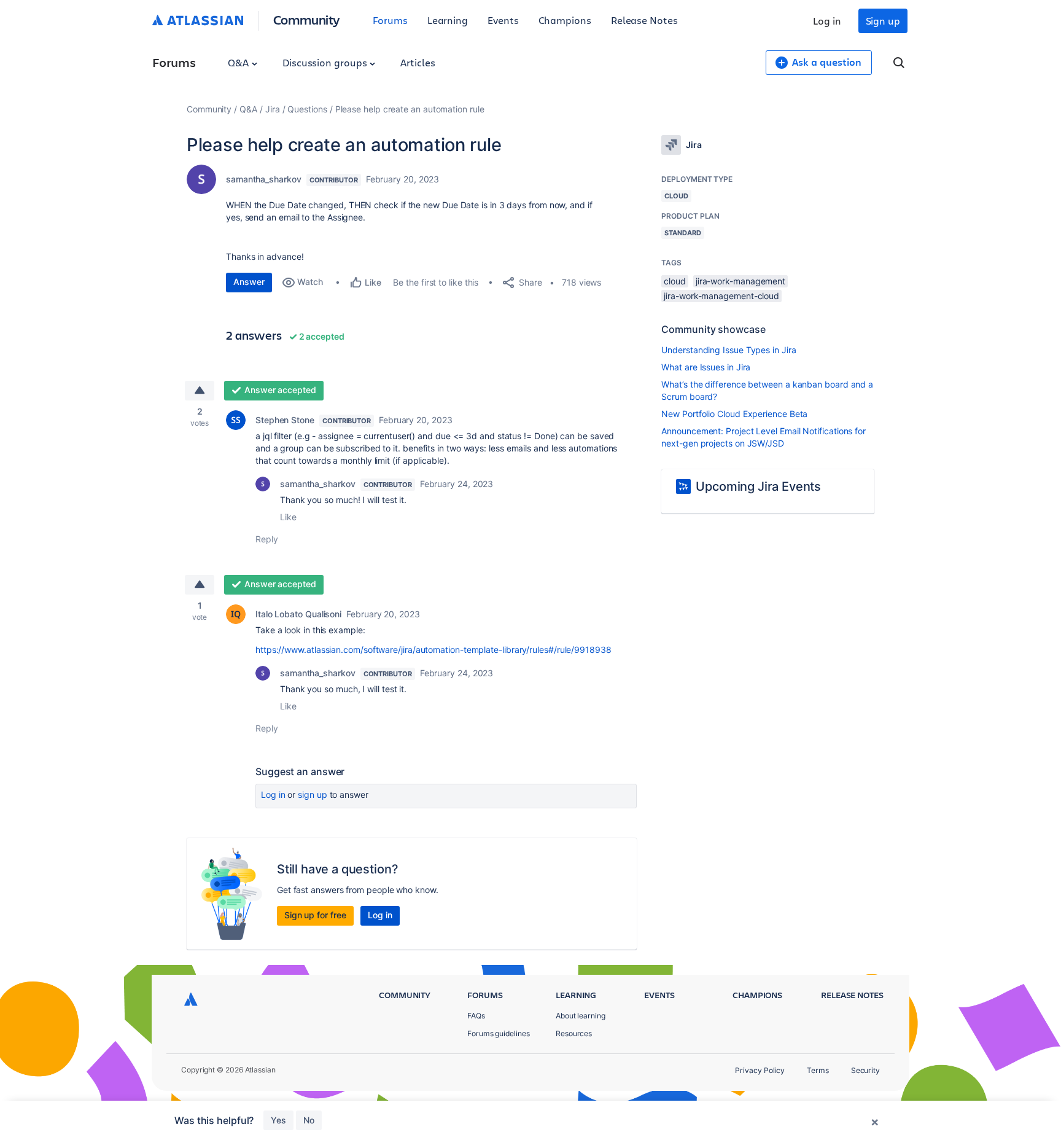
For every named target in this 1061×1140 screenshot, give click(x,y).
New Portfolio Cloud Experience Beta (734, 413)
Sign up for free (315, 915)
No (308, 1120)
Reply (266, 539)
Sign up (883, 20)
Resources (574, 1033)
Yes (278, 1120)
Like (288, 517)
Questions (307, 109)
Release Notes (644, 20)
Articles (417, 62)
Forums (390, 20)
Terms (818, 1070)
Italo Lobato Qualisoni (298, 614)
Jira (272, 109)
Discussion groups (326, 62)
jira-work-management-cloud (721, 296)
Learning (447, 20)
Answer (249, 281)
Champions (564, 20)
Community (306, 19)
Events (503, 20)
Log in (827, 20)
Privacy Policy (760, 1070)
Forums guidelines (498, 1033)
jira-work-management (740, 281)
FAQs (476, 1015)
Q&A (239, 62)
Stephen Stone (284, 420)
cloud (675, 281)
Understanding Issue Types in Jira (728, 350)
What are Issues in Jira (705, 367)
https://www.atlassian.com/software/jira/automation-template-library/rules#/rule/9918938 (433, 649)
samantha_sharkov (263, 179)
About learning (580, 1015)
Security (865, 1070)
